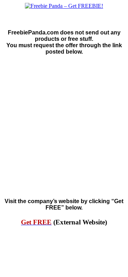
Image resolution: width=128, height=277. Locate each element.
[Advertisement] (64, 127)
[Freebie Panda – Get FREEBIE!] (64, 6)
